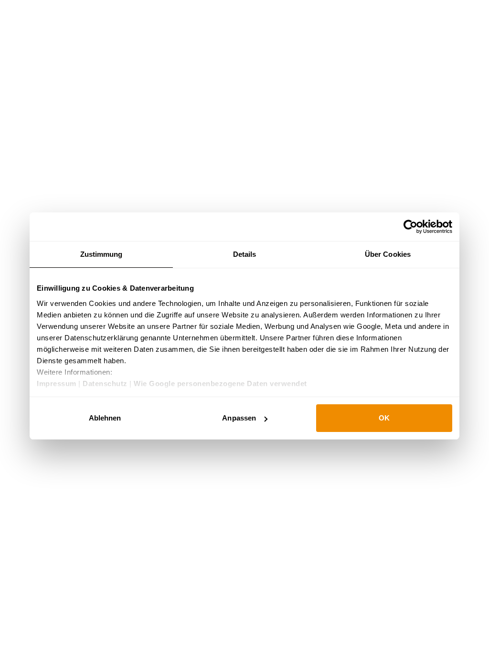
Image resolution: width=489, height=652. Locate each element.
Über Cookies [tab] (388, 254)
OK (384, 418)
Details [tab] (244, 254)
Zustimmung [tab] (101, 254)
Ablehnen (105, 418)
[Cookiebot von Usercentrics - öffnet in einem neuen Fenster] (410, 227)
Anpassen (239, 418)
